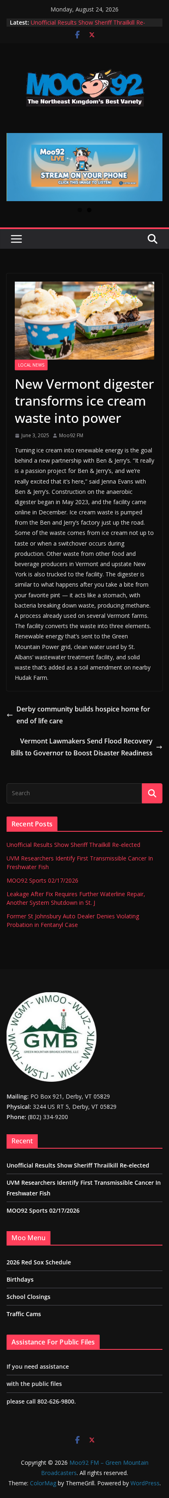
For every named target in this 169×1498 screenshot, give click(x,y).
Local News (31, 365)
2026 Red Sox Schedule (39, 1262)
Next (153, 167)
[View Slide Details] (84, 167)
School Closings (28, 1297)
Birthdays (20, 1279)
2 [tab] (89, 210)
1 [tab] (80, 210)
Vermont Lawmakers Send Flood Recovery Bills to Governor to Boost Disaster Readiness (82, 746)
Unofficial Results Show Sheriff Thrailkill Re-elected (73, 845)
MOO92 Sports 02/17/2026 (42, 880)
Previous (16, 167)
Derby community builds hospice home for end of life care (83, 714)
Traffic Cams (24, 1314)
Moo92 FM (71, 435)
